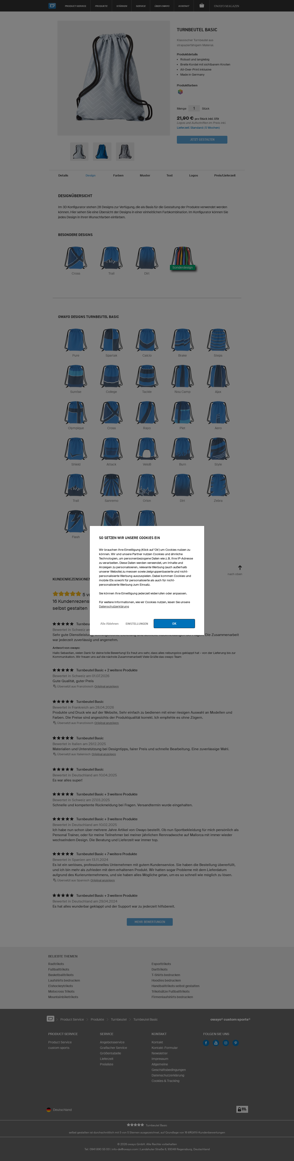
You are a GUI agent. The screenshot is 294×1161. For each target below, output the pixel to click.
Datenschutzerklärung (114, 606)
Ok (174, 624)
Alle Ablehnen (109, 623)
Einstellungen (137, 623)
